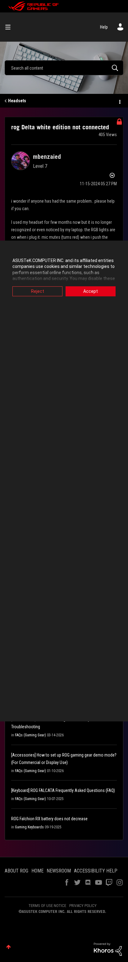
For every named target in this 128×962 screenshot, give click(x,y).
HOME (37, 871)
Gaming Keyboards (29, 827)
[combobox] (64, 67)
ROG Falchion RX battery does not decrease (49, 818)
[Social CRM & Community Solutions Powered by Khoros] (108, 948)
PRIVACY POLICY (83, 905)
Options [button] (119, 101)
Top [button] (8, 947)
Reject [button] (37, 291)
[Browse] (10, 27)
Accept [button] (90, 291)
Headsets (17, 100)
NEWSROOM (59, 871)
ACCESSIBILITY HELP (95, 871)
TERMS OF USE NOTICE (47, 905)
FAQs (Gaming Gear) (30, 735)
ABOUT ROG (16, 871)
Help (104, 27)
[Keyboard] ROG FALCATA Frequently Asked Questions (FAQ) (63, 790)
